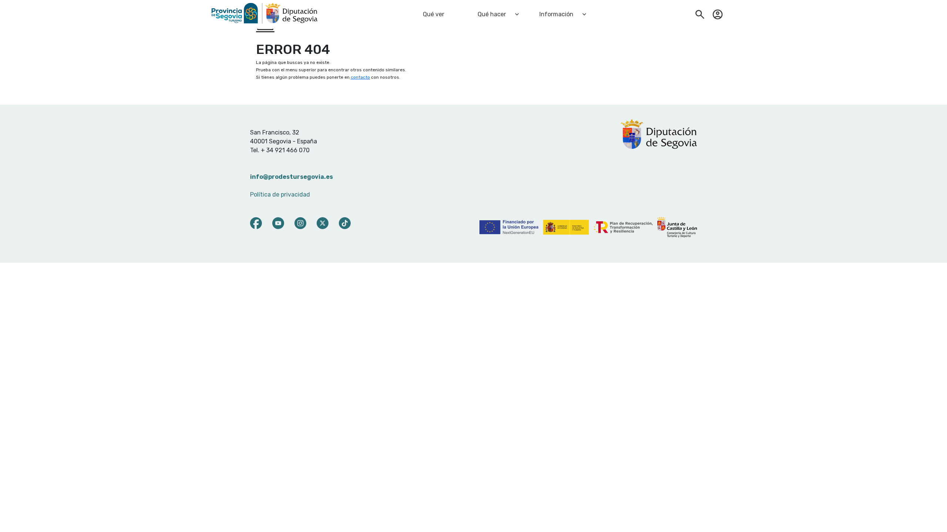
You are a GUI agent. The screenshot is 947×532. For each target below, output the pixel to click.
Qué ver (433, 14)
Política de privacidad (280, 194)
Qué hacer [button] (492, 14)
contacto (360, 77)
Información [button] (556, 14)
